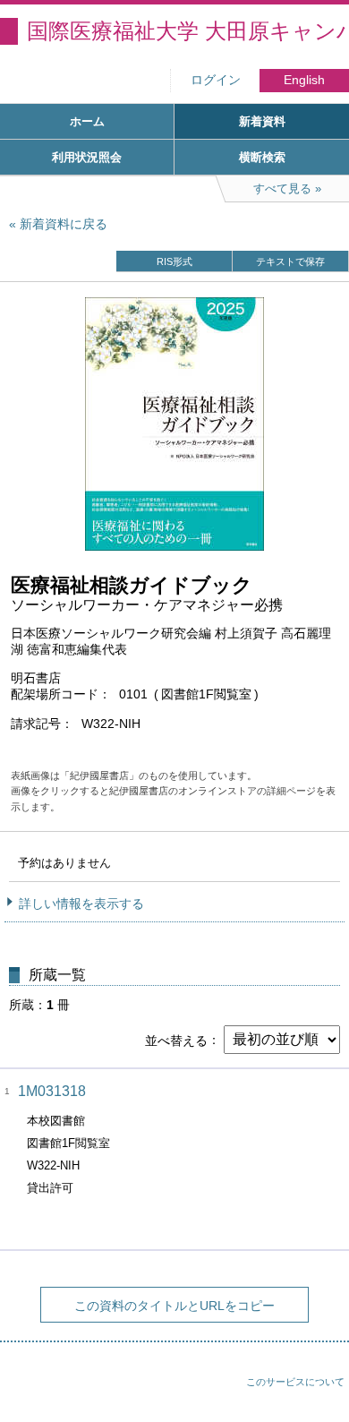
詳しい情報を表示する (81, 903)
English (304, 80)
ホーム (87, 121)
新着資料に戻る (63, 224)
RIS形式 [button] (174, 261)
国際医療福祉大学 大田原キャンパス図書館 (188, 31)
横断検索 (262, 157)
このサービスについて (295, 1381)
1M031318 (52, 1091)
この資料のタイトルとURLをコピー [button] (174, 1305)
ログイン (216, 80)
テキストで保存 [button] (290, 261)
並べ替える (176, 1039)
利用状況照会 (87, 157)
